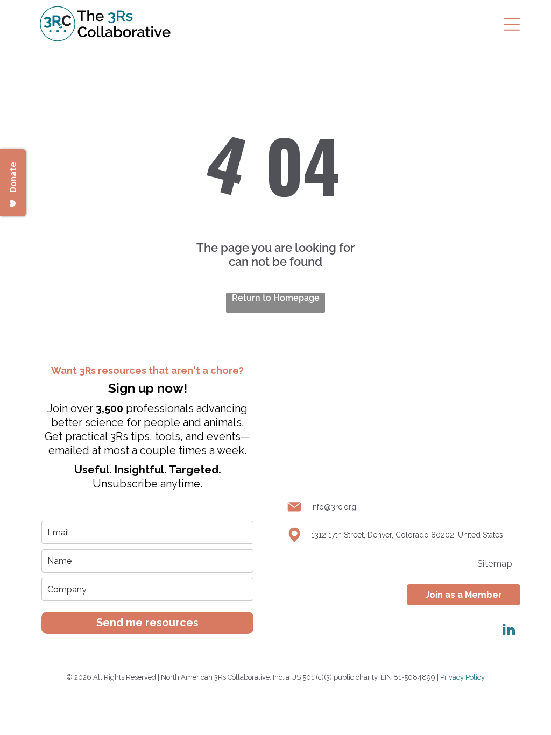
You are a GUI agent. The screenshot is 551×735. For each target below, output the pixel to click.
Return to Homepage (276, 298)
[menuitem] (494, 563)
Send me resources (147, 622)
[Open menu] (512, 24)
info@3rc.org (333, 507)
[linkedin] (508, 631)
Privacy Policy (462, 677)
